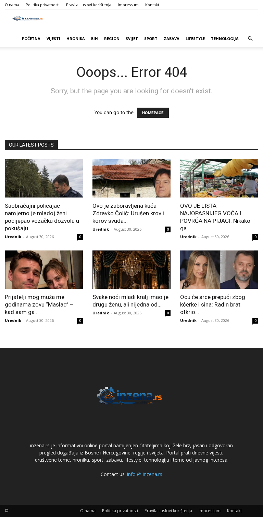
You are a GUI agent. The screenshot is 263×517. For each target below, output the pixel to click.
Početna (31, 38)
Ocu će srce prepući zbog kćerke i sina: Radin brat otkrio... (212, 304)
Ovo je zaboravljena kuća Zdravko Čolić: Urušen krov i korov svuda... (128, 213)
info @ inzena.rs (144, 474)
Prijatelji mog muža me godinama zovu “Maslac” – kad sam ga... (39, 304)
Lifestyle (195, 38)
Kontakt (152, 4)
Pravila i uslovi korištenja (88, 4)
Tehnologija (225, 38)
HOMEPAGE (153, 112)
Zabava (171, 38)
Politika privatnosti (43, 4)
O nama (12, 4)
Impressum (128, 4)
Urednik (13, 236)
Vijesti (53, 38)
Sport (151, 38)
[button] (250, 39)
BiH (94, 38)
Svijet (132, 38)
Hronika (75, 38)
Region (112, 38)
